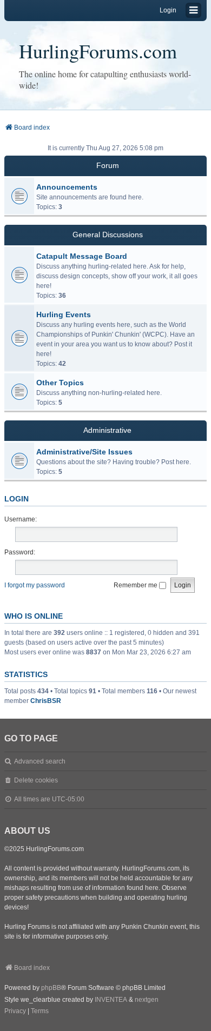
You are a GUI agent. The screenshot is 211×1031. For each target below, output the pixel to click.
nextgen (147, 999)
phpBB (51, 988)
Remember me (136, 585)
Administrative (107, 430)
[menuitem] (15, 1011)
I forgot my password (34, 585)
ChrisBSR (45, 701)
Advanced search (39, 761)
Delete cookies (36, 780)
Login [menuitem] (168, 10)
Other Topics (60, 382)
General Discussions (107, 234)
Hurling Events (63, 314)
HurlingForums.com (98, 51)
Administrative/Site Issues (84, 451)
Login (16, 498)
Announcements (66, 187)
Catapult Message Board (81, 256)
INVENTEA (111, 999)
